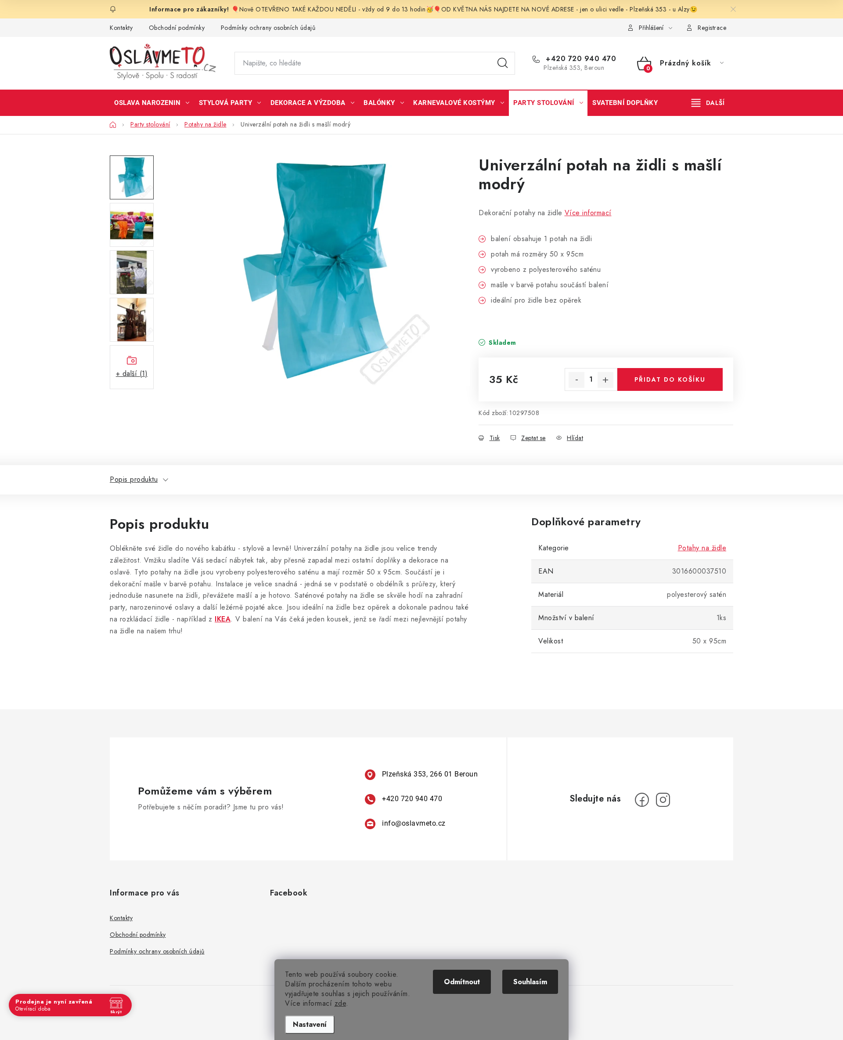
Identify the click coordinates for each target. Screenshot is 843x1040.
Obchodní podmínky (177, 27)
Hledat (502, 63)
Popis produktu (134, 479)
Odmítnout (462, 982)
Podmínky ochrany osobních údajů (268, 27)
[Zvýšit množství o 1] (605, 380)
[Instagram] (663, 800)
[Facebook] (642, 800)
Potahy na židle (702, 548)
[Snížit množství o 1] (576, 380)
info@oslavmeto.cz (414, 823)
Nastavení (310, 1024)
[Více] (708, 103)
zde (340, 1003)
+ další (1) (132, 373)
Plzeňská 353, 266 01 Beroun (430, 774)
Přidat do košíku (670, 379)
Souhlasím (530, 982)
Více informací (588, 213)
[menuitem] (152, 103)
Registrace (712, 27)
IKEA (223, 619)
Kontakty (121, 27)
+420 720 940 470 (580, 58)
